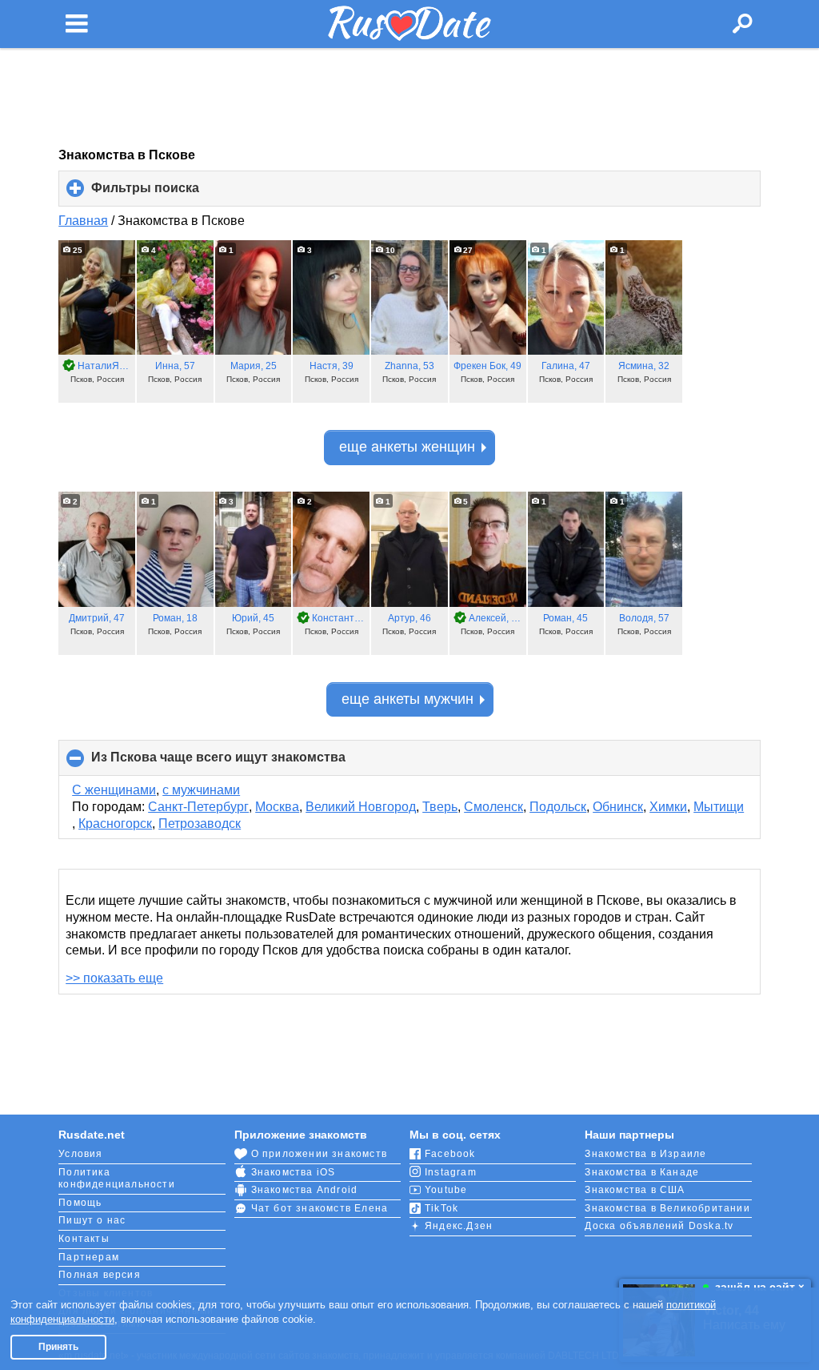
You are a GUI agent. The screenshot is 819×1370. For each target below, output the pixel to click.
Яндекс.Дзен (459, 1225)
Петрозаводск (199, 823)
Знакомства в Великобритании (667, 1208)
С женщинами (114, 790)
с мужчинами (201, 790)
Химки (668, 807)
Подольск (557, 807)
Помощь (80, 1202)
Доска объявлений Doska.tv (659, 1225)
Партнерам (88, 1257)
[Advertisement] (409, 98)
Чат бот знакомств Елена (320, 1208)
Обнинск (618, 807)
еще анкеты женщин (407, 447)
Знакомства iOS (293, 1172)
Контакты (84, 1238)
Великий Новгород (361, 807)
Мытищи (718, 807)
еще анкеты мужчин (407, 699)
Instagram (451, 1172)
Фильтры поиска (172, 194)
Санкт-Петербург (198, 807)
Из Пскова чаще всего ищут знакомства (245, 763)
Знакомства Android (304, 1189)
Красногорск (115, 823)
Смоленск (493, 807)
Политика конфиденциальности (116, 1179)
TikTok (441, 1208)
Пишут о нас (92, 1220)
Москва (277, 807)
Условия (80, 1153)
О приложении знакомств (319, 1153)
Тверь (439, 807)
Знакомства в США (635, 1189)
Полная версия (99, 1274)
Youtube (446, 1189)
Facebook (450, 1153)
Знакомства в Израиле (645, 1153)
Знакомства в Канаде (642, 1172)
